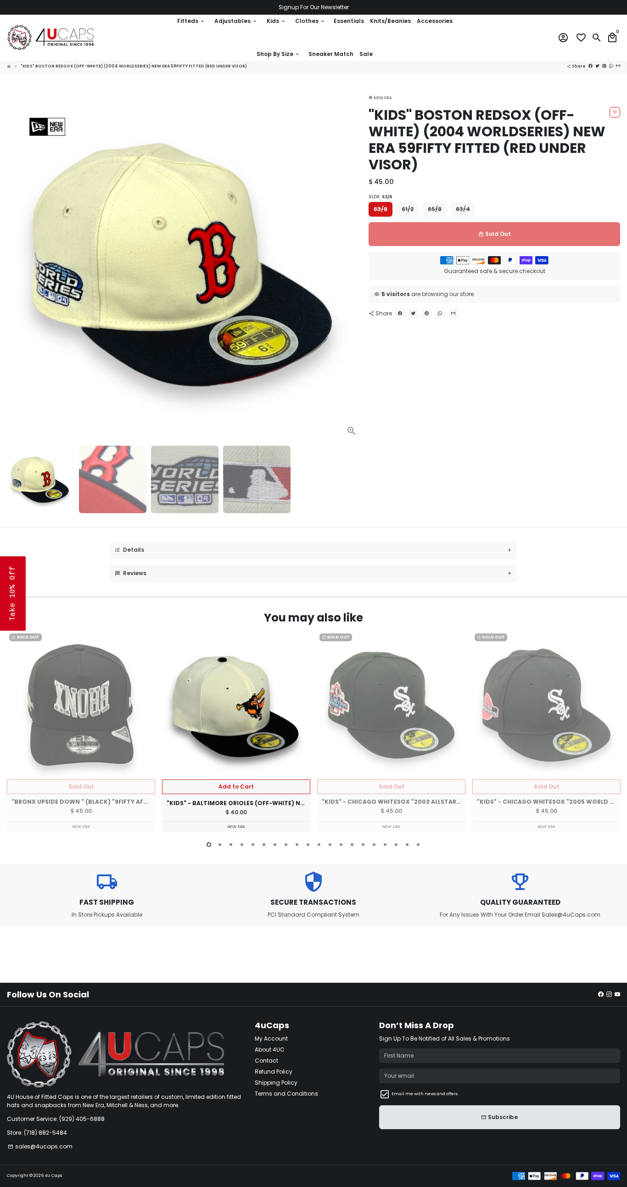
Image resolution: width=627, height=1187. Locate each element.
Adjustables (236, 21)
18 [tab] (396, 844)
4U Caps (53, 1175)
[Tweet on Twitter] (413, 313)
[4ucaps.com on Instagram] (609, 994)
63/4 (463, 209)
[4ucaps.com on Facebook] (601, 994)
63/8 (380, 209)
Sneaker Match (330, 54)
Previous (15, 733)
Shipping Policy (276, 1082)
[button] (13, 593)
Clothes (310, 21)
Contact (266, 1060)
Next (352, 263)
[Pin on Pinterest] (426, 313)
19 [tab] (407, 844)
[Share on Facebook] (400, 313)
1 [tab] (209, 844)
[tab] (313, 550)
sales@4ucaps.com (40, 1146)
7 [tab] (275, 844)
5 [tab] (253, 844)
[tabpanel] (81, 731)
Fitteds (191, 21)
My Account (271, 1038)
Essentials (349, 21)
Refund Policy (273, 1071)
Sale (366, 54)
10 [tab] (308, 844)
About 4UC (270, 1049)
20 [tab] (418, 844)
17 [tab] (385, 844)
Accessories (435, 21)
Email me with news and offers (425, 1094)
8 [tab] (286, 844)
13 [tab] (341, 844)
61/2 (408, 209)
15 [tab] (363, 844)
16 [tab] (374, 844)
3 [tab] (231, 844)
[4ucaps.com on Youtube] (617, 994)
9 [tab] (297, 844)
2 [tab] (220, 844)
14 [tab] (352, 844)
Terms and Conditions (286, 1093)
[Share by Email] (453, 313)
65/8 (435, 209)
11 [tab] (319, 844)
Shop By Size (278, 54)
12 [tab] (330, 844)
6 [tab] (264, 844)
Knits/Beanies (390, 21)
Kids (276, 21)
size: (380, 196)
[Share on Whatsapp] (440, 313)
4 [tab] (242, 844)
